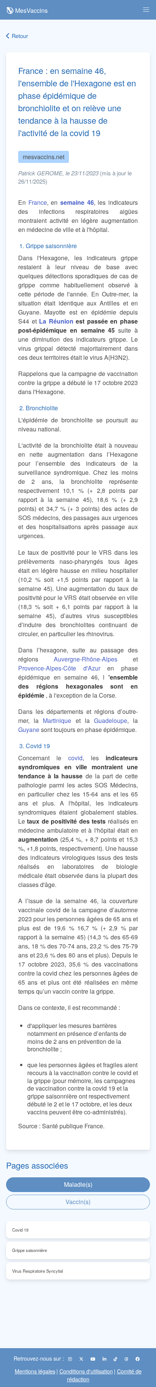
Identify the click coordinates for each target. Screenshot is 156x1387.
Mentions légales (35, 1371)
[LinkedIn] (105, 1359)
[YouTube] (93, 1359)
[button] (146, 10)
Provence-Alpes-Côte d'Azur (59, 668)
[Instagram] (70, 1359)
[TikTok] (116, 1359)
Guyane (28, 729)
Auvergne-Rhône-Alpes (85, 659)
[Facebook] (138, 1359)
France (37, 202)
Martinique (57, 720)
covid (75, 757)
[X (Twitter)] (81, 1359)
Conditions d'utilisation (86, 1371)
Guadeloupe (110, 720)
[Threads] (127, 1359)
